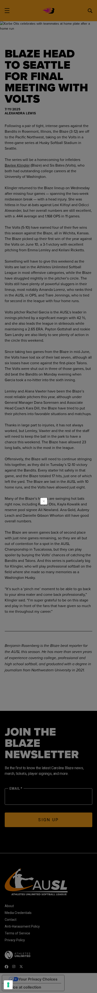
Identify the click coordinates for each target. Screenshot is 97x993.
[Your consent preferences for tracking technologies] (8, 984)
